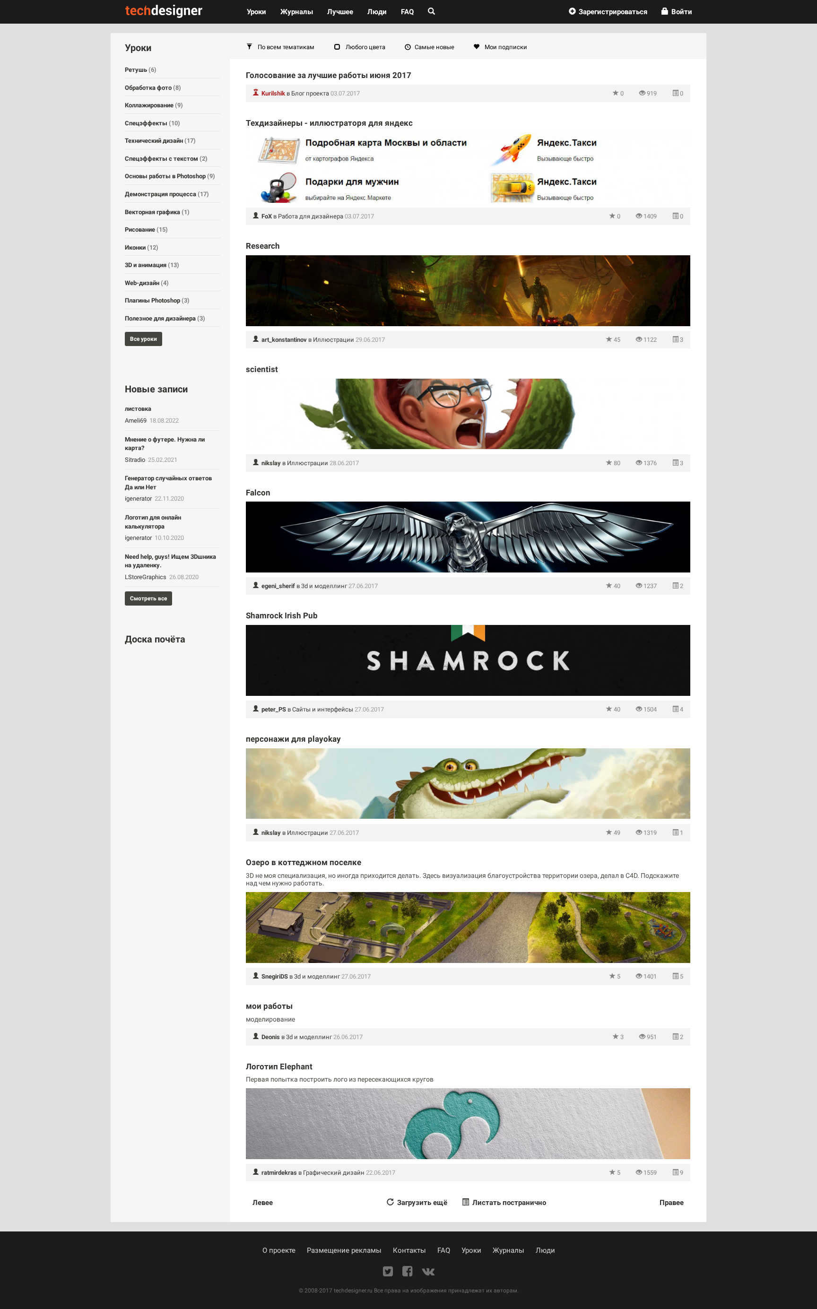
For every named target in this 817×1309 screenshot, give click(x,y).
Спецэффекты (152, 123)
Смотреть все (148, 598)
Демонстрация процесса (167, 194)
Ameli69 (136, 420)
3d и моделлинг (324, 585)
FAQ (407, 12)
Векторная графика (157, 212)
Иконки (141, 247)
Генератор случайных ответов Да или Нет (168, 483)
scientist (262, 369)
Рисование (146, 229)
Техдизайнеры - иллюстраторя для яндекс (329, 123)
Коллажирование (154, 105)
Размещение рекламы (344, 1250)
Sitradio (136, 459)
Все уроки (143, 339)
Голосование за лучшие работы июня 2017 (328, 75)
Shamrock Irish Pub (282, 615)
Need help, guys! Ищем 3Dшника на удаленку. (170, 561)
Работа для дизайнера (310, 216)
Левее (262, 1202)
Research (263, 246)
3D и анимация (152, 265)
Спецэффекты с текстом (166, 158)
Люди (377, 12)
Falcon (258, 492)
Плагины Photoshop (157, 300)
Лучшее (340, 12)
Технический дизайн (160, 140)
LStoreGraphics (146, 577)
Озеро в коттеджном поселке (303, 862)
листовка (138, 408)
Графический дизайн (334, 1172)
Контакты (409, 1250)
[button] (608, 12)
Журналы (508, 1250)
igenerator (139, 498)
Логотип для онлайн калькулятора (153, 522)
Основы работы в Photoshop (170, 176)
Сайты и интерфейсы (322, 709)
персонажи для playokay (293, 739)
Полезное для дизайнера (165, 318)
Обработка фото (153, 87)
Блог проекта (310, 93)
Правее (672, 1202)
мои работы (269, 1006)
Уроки (260, 11)
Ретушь (140, 69)
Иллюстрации (333, 339)
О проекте (279, 1250)
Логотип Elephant (279, 1066)
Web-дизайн (147, 282)
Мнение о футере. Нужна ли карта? (165, 444)
